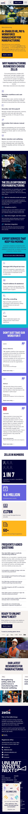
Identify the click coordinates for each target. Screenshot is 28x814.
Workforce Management (7, 779)
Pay (15, 777)
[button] (14, 553)
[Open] (10, 2)
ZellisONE (18, 46)
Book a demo (18, 2)
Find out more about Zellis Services (14, 255)
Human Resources (6, 777)
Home (3, 776)
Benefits (4, 781)
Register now (11, 809)
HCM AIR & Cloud (18, 781)
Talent (15, 779)
